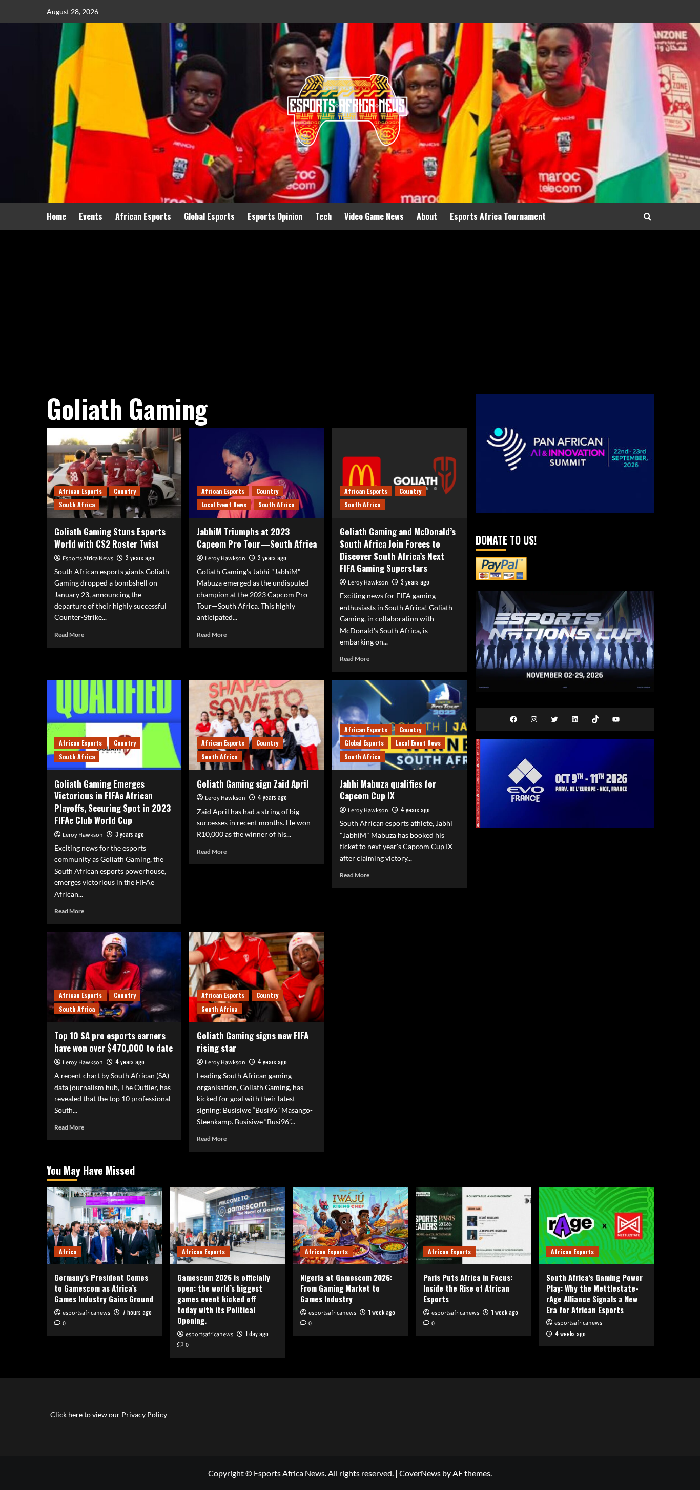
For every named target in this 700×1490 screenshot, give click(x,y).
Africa (67, 1251)
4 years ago (272, 797)
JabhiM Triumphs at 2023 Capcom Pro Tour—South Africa (257, 537)
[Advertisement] (350, 307)
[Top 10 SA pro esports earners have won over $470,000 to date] (114, 977)
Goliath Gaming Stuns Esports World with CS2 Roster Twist (110, 537)
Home (56, 216)
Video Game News (374, 216)
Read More (69, 634)
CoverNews (420, 1473)
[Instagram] (534, 719)
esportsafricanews (86, 1312)
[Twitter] (554, 719)
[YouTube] (616, 719)
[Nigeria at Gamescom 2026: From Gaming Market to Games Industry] (350, 1225)
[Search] (647, 217)
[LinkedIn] (575, 719)
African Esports (143, 216)
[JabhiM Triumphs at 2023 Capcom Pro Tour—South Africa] (256, 473)
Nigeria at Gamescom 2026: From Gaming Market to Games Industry (346, 1288)
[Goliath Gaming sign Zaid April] (256, 725)
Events (90, 216)
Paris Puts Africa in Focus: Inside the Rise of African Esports (467, 1288)
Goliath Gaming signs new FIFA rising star (252, 1041)
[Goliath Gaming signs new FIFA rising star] (256, 977)
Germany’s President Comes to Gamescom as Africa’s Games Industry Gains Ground (103, 1288)
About (427, 216)
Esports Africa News (88, 558)
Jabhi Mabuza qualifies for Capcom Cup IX (388, 789)
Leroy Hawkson (225, 558)
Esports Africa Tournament (498, 216)
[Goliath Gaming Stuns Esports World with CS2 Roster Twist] (114, 473)
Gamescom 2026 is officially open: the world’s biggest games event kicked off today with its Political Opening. (223, 1299)
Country (125, 491)
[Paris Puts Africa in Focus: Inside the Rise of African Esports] (473, 1225)
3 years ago (140, 557)
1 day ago (257, 1333)
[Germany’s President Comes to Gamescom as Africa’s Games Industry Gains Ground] (104, 1225)
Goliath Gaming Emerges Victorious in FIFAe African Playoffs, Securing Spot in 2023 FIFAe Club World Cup (112, 802)
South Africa (77, 504)
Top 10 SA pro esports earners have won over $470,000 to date (113, 1041)
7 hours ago (137, 1311)
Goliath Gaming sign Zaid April (253, 783)
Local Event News (223, 504)
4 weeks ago (570, 1333)
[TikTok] (595, 719)
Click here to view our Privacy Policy (108, 1414)
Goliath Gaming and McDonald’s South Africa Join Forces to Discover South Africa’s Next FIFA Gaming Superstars (398, 549)
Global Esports (209, 216)
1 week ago (381, 1311)
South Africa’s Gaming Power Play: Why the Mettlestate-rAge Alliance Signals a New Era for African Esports (594, 1293)
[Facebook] (513, 719)
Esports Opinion (275, 216)
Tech (323, 216)
